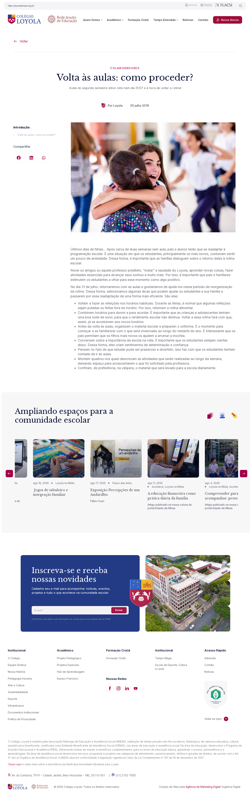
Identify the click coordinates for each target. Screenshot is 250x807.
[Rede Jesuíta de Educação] (62, 19)
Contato (203, 19)
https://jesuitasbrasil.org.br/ (21, 5)
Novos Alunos (230, 19)
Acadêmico (114, 19)
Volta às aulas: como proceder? (36, 134)
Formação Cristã (138, 19)
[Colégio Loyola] (24, 19)
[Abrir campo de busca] (239, 5)
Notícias (188, 19)
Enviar (119, 610)
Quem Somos (91, 19)
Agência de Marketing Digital (203, 786)
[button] (18, 157)
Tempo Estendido (164, 19)
